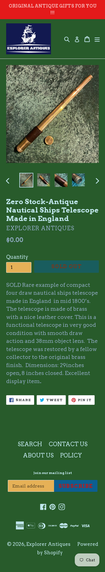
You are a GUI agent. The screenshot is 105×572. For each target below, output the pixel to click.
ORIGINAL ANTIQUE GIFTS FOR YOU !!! (53, 9)
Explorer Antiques (48, 544)
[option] (26, 180)
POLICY (71, 455)
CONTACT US (68, 444)
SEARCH (30, 444)
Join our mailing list (52, 473)
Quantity (17, 257)
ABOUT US (38, 455)
